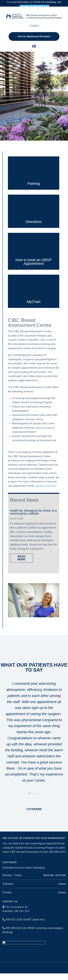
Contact (33, 25)
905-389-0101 (57, 851)
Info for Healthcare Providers (34, 36)
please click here (46, 485)
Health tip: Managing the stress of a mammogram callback (33, 512)
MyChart (33, 302)
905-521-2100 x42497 (19, 919)
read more (21, 558)
